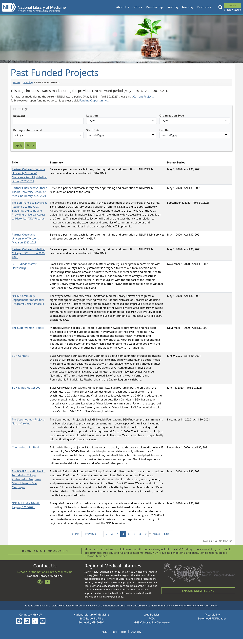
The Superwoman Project (28, 328)
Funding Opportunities (93, 100)
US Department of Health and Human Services (191, 605)
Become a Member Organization (45, 551)
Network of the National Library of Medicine (44, 572)
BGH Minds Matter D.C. (26, 387)
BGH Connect (20, 356)
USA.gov (136, 632)
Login (232, 5)
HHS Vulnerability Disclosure (152, 622)
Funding (28, 82)
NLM (105, 632)
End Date (165, 130)
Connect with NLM (30, 614)
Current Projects (143, 96)
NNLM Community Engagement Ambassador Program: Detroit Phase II (28, 300)
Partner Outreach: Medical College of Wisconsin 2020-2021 (28, 253)
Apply (18, 145)
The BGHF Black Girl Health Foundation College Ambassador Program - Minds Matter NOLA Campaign (28, 479)
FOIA (152, 618)
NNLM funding (182, 549)
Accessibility (212, 614)
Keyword (19, 116)
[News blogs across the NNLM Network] (41, 583)
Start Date (93, 130)
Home (16, 82)
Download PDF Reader (212, 618)
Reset (30, 145)
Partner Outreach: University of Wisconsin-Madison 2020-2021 (27, 238)
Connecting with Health (26, 447)
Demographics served (27, 130)
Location (92, 115)
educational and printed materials (130, 553)
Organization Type (171, 115)
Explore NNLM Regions (198, 591)
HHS (123, 632)
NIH (114, 632)
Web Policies (152, 614)
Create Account (232, 9)
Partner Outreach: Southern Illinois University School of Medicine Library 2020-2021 (29, 192)
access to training (204, 549)
